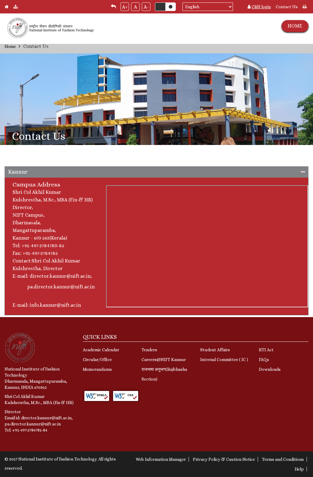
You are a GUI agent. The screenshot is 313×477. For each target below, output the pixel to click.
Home (10, 46)
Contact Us (287, 6)
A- (146, 7)
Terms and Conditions (283, 459)
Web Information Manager (161, 459)
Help (299, 469)
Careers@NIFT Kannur (164, 359)
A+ (125, 7)
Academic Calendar (101, 349)
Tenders (149, 349)
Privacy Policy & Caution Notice (224, 459)
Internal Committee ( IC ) (224, 359)
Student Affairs (215, 349)
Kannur (18, 172)
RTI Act (266, 349)
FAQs (264, 359)
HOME (295, 26)
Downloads (270, 369)
